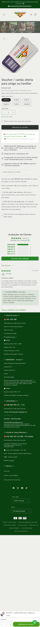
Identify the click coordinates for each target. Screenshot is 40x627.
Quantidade (4, 108)
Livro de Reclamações (27, 528)
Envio (11, 90)
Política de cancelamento (21, 531)
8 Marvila (11, 460)
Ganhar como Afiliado (11, 475)
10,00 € (6, 100)
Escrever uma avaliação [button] (20, 258)
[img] (6, 271)
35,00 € (26, 100)
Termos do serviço (22, 525)
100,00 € (27, 104)
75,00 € (16, 104)
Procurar (7, 471)
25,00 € (16, 100)
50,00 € (6, 104)
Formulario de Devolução (12, 480)
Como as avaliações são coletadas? (13, 310)
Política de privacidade (10, 525)
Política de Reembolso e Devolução (27, 522)
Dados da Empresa (14, 528)
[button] (4, 15)
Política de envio (33, 525)
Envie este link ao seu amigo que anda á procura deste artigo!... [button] (19, 215)
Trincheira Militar (12, 522)
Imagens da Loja (10, 337)
